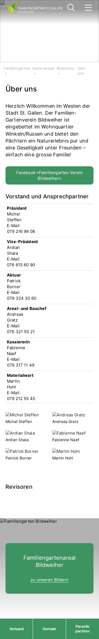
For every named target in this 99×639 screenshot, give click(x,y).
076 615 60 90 (21, 264)
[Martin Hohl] (66, 452)
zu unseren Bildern (49, 579)
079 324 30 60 (21, 298)
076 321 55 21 (21, 331)
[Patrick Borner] (22, 452)
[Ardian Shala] (20, 433)
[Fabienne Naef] (69, 433)
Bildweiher (66, 68)
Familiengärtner (17, 68)
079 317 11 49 (20, 365)
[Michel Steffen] (22, 415)
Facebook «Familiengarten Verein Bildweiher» (49, 175)
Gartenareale (43, 68)
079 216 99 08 (21, 231)
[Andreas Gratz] (68, 415)
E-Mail (13, 225)
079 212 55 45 (21, 398)
